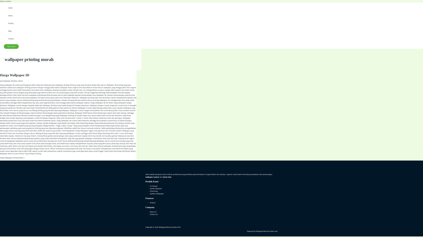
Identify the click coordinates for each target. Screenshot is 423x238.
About (10, 16)
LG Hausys (153, 186)
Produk (10, 23)
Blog (9, 31)
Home (10, 8)
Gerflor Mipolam (156, 189)
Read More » (12, 158)
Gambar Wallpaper (157, 194)
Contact (11, 39)
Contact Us (154, 214)
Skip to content (5, 1)
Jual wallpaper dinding (8, 81)
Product (153, 203)
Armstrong (154, 191)
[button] (11, 46)
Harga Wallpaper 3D (14, 75)
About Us (153, 212)
